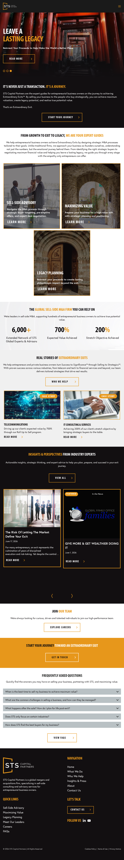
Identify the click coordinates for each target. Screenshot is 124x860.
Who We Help (75, 776)
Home (70, 767)
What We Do (75, 771)
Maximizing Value (13, 812)
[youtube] (89, 819)
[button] (4, 71)
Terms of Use (103, 849)
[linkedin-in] (84, 819)
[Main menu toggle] (118, 6)
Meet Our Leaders (13, 822)
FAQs (6, 831)
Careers (7, 826)
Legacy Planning (12, 817)
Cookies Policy (90, 849)
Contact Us (74, 790)
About (71, 785)
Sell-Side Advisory (13, 807)
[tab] (62, 692)
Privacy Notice (115, 849)
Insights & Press (76, 781)
